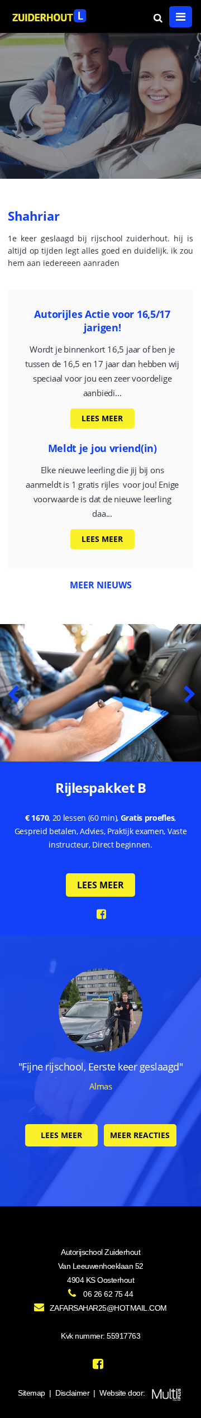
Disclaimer (72, 1392)
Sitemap (31, 1392)
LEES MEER (100, 885)
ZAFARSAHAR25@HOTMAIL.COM (108, 1307)
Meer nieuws (101, 585)
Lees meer (102, 418)
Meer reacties (140, 1135)
